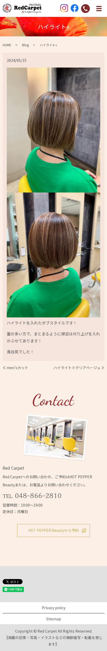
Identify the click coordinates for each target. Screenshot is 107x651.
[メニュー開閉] (99, 8)
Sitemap (53, 618)
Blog (25, 45)
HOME (7, 45)
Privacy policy (53, 607)
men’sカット (17, 367)
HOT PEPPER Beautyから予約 (53, 530)
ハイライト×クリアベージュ (77, 367)
